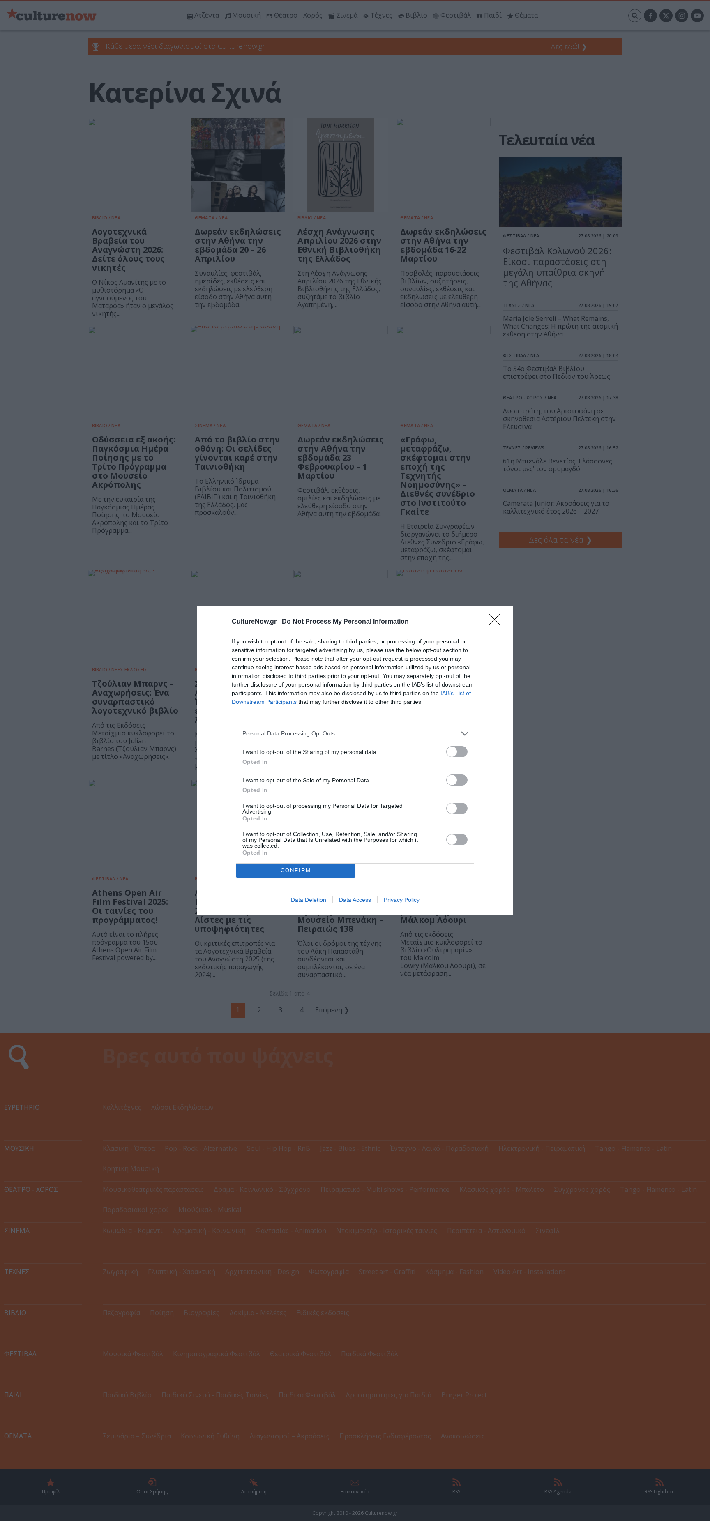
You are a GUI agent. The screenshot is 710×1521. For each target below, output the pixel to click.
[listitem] (355, 733)
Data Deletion (308, 899)
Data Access (355, 899)
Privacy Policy (402, 899)
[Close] (497, 622)
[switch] (457, 751)
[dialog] (355, 760)
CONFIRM (296, 870)
